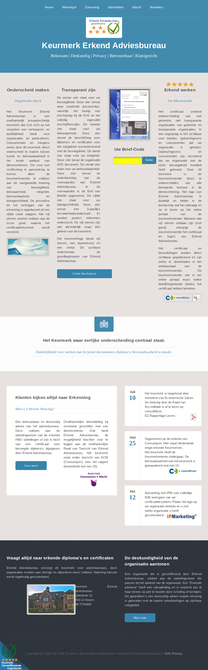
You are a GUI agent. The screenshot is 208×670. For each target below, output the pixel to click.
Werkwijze (69, 7)
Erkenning (92, 7)
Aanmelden (116, 7)
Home (49, 7)
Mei (132, 495)
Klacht (136, 7)
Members (156, 7)
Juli (132, 395)
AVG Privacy (173, 653)
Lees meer (31, 465)
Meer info (140, 617)
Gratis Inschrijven (84, 273)
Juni (132, 441)
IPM (169, 493)
